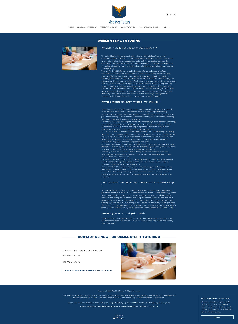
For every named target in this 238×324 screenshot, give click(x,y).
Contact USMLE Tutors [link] (128, 306)
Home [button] (70, 303)
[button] (171, 14)
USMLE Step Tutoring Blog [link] (159, 303)
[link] (119, 14)
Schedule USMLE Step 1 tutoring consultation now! (88, 270)
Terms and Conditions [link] (149, 306)
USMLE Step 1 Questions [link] (90, 306)
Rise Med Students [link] (110, 306)
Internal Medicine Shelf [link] (137, 303)
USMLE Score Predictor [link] (87, 27)
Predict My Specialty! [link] (109, 27)
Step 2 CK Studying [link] (118, 303)
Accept (217, 317)
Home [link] (71, 27)
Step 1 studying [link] (101, 303)
